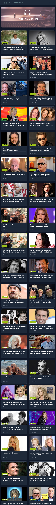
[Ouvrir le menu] (53, 2)
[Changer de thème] (50, 2)
